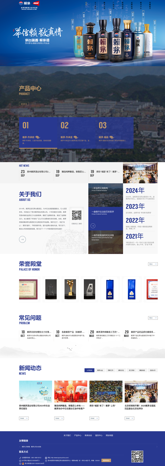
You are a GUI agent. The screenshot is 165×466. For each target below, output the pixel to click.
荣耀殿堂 (150, 5)
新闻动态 (122, 5)
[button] (38, 133)
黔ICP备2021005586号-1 (32, 460)
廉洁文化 (121, 370)
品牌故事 (132, 5)
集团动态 (142, 370)
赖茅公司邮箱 (26, 447)
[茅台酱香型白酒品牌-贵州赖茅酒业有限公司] (29, 5)
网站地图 (109, 435)
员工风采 (131, 370)
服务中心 (141, 5)
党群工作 (110, 370)
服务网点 (106, 460)
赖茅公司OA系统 (36, 447)
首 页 (86, 3)
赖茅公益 (104, 5)
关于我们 (95, 5)
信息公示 (152, 370)
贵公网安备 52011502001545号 (34, 463)
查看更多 (24, 104)
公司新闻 (89, 370)
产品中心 (113, 5)
